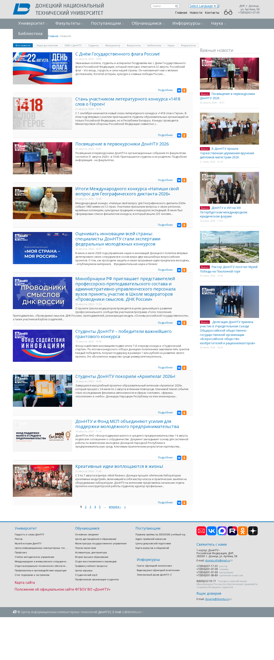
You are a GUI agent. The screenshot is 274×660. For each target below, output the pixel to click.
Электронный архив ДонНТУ (154, 574)
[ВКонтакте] (179, 90)
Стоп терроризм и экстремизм (32, 575)
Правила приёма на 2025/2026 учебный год (160, 534)
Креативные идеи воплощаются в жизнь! (119, 466)
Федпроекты (188, 45)
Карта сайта (25, 582)
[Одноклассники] (184, 90)
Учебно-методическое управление (34, 557)
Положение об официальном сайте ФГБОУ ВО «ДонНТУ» (62, 589)
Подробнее (165, 90)
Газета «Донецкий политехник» (154, 565)
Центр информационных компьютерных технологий (42, 548)
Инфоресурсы (186, 23)
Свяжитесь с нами (212, 544)
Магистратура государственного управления (101, 543)
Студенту (93, 45)
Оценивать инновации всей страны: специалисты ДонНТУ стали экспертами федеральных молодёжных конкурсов (117, 239)
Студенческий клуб (86, 575)
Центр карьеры (83, 570)
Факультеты (67, 23)
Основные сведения (86, 534)
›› (125, 507)
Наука (217, 23)
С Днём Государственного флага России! (117, 54)
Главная (181, 12)
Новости (196, 12)
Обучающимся (147, 23)
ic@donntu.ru (132, 612)
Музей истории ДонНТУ (28, 543)
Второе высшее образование (92, 557)
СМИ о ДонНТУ (73, 45)
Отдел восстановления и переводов (96, 561)
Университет (31, 23)
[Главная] (24, 9)
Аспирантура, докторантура (91, 552)
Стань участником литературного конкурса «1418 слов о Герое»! (127, 101)
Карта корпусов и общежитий (152, 548)
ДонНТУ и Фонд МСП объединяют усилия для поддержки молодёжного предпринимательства (127, 423)
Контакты (212, 12)
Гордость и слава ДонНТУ (30, 534)
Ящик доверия (209, 593)
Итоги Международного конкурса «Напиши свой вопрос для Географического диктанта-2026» (127, 191)
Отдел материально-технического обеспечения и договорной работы (42, 566)
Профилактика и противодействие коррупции (41, 570)
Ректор (19, 539)
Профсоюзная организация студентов (97, 579)
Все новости (24, 45)
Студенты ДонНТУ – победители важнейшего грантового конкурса (123, 333)
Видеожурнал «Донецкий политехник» (158, 570)
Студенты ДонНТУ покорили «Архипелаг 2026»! (125, 376)
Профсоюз (21, 552)
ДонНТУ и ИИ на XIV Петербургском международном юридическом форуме (223, 212)
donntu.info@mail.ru (218, 560)
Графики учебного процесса (91, 566)
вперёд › (115, 507)
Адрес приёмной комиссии (151, 539)
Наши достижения (47, 45)
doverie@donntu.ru (218, 599)
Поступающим (106, 23)
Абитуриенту (112, 45)
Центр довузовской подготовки (153, 543)
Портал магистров (85, 548)
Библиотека (154, 45)
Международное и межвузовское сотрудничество (42, 561)
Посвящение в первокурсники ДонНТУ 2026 (122, 144)
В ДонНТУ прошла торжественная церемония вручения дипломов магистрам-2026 (227, 153)
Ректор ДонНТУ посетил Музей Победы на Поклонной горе (229, 269)
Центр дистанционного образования (95, 539)
